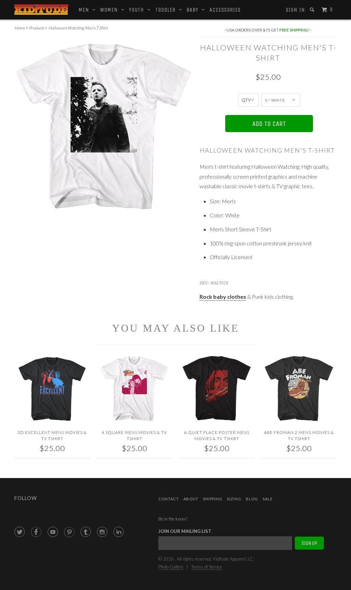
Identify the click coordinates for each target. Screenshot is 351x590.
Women (110, 10)
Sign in (295, 10)
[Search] (312, 9)
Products (36, 27)
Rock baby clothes (222, 296)
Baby (194, 10)
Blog (252, 499)
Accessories (225, 10)
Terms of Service (206, 566)
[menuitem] (294, 10)
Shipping (212, 499)
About (190, 499)
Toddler (167, 10)
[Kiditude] (41, 9)
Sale (268, 499)
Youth (138, 10)
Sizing (234, 499)
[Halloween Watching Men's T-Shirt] (103, 126)
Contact (168, 499)
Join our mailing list (184, 531)
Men (85, 10)
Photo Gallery (170, 566)
